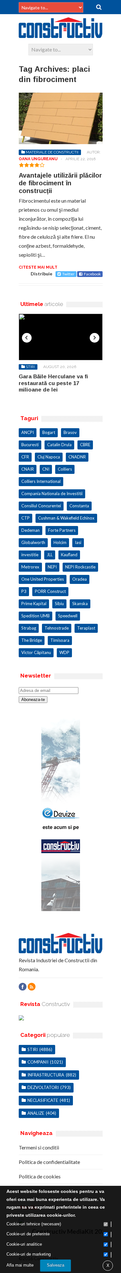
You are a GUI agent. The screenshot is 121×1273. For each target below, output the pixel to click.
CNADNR (77, 456)
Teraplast (86, 628)
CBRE (85, 444)
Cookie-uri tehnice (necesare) (33, 1224)
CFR (25, 456)
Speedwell (67, 615)
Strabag (28, 628)
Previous (27, 338)
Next (94, 338)
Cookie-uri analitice (24, 1244)
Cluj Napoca (48, 456)
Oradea (79, 579)
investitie (29, 554)
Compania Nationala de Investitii (52, 493)
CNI (45, 469)
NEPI (52, 566)
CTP (25, 518)
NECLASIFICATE (42, 1100)
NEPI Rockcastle (80, 566)
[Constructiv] (61, 35)
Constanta (79, 505)
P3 (23, 591)
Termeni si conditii (39, 1147)
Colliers (65, 469)
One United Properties (42, 579)
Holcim (60, 542)
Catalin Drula (59, 444)
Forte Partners (62, 530)
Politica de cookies (40, 1176)
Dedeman (30, 530)
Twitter (68, 274)
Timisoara (59, 640)
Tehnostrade (57, 628)
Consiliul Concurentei (41, 505)
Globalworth (33, 542)
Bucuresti (30, 444)
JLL (50, 554)
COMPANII (37, 1062)
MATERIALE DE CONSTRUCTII (52, 152)
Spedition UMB (35, 615)
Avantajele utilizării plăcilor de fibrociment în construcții (60, 183)
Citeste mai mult (38, 267)
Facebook (92, 274)
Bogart (48, 432)
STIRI (30, 366)
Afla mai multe (20, 1265)
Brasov (70, 432)
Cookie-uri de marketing (28, 1254)
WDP (64, 652)
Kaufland (69, 554)
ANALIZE (35, 1113)
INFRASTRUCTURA (45, 1074)
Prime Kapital (33, 603)
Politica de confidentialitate (49, 1162)
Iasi (78, 542)
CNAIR (27, 469)
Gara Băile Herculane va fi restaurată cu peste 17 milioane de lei (53, 383)
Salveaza (55, 1265)
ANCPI (27, 432)
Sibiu (59, 603)
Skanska (80, 603)
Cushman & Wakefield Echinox (66, 518)
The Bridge (31, 640)
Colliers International (41, 481)
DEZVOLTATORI (43, 1087)
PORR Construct (50, 591)
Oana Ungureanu (38, 159)
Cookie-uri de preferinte (28, 1233)
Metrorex (30, 566)
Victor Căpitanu (36, 652)
